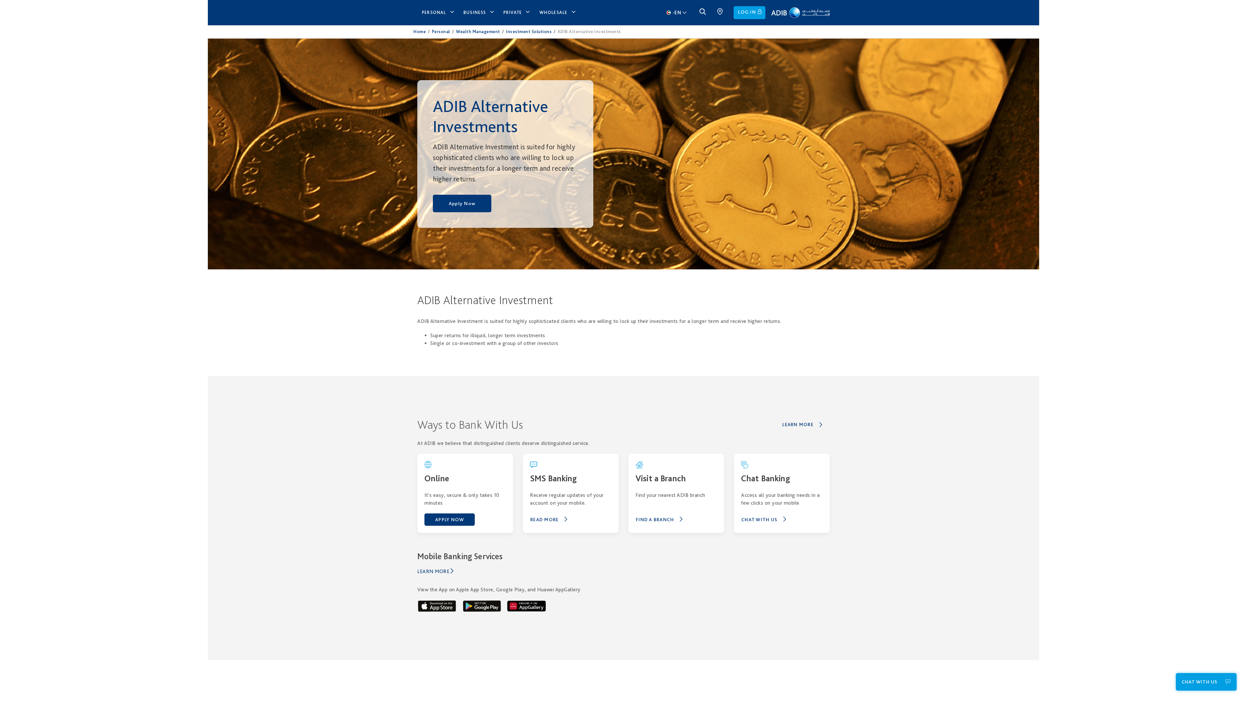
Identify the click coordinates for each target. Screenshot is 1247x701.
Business (474, 12)
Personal (434, 12)
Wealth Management (478, 31)
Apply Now (462, 203)
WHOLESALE (553, 12)
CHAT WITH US (759, 520)
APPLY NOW (449, 520)
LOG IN (747, 12)
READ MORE (544, 520)
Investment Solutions (528, 31)
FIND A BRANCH (655, 520)
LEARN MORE (797, 424)
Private (512, 12)
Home (419, 31)
